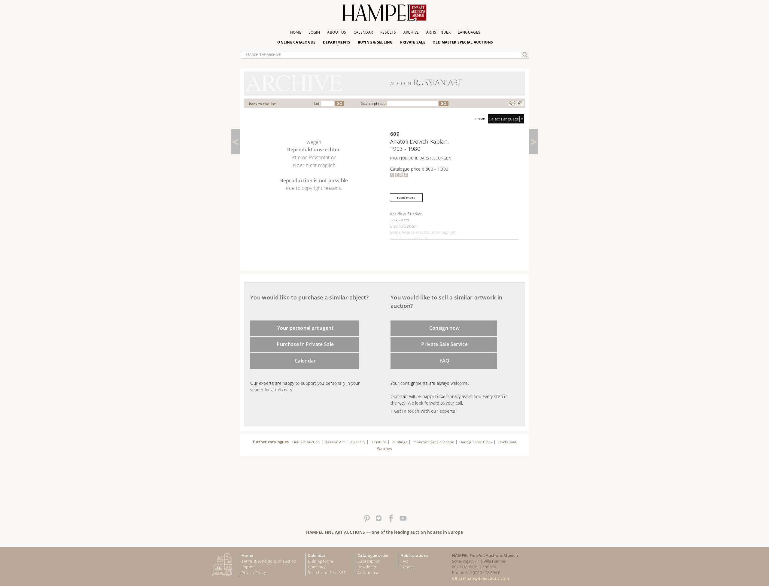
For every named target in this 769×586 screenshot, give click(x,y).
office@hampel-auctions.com (480, 578)
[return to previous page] (235, 141)
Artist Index (438, 32)
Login (314, 32)
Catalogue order (373, 555)
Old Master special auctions (463, 42)
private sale (412, 42)
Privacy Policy (254, 572)
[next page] (533, 141)
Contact (408, 566)
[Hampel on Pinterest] (366, 518)
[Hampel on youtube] (402, 518)
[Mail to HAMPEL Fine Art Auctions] (520, 103)
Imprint (248, 566)
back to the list (262, 103)
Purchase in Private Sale (305, 344)
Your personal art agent (305, 328)
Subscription (369, 561)
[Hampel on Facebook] (390, 518)
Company (316, 566)
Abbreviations (414, 555)
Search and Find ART (327, 572)
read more (406, 197)
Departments (337, 42)
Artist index (367, 572)
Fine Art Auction (306, 442)
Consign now (444, 328)
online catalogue (296, 42)
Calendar (363, 32)
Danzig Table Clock (475, 442)
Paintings (399, 442)
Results (388, 32)
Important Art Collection (433, 442)
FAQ (444, 360)
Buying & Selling (375, 42)
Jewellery (357, 442)
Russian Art (335, 442)
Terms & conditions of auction (269, 561)
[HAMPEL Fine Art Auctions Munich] (384, 15)
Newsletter (367, 566)
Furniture (378, 442)
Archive (411, 32)
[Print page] (512, 103)
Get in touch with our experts (424, 411)
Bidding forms (320, 561)
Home (295, 32)
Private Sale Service (444, 344)
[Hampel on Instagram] (378, 518)
